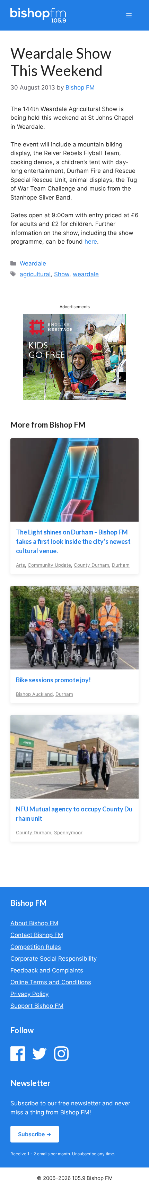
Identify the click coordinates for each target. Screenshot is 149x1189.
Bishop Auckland (34, 694)
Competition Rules (35, 946)
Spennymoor (68, 832)
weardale (86, 274)
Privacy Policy (29, 993)
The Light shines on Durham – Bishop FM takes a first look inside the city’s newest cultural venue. (73, 541)
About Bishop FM (34, 923)
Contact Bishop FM (36, 934)
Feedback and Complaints (46, 970)
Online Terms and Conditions (50, 982)
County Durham (91, 565)
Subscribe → (34, 1134)
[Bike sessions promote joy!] (74, 664)
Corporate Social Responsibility (53, 958)
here (91, 241)
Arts (20, 565)
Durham (121, 565)
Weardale (33, 263)
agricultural (35, 274)
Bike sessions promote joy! (53, 680)
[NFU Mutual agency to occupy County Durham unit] (74, 793)
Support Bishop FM (36, 1005)
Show (61, 274)
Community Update (49, 565)
